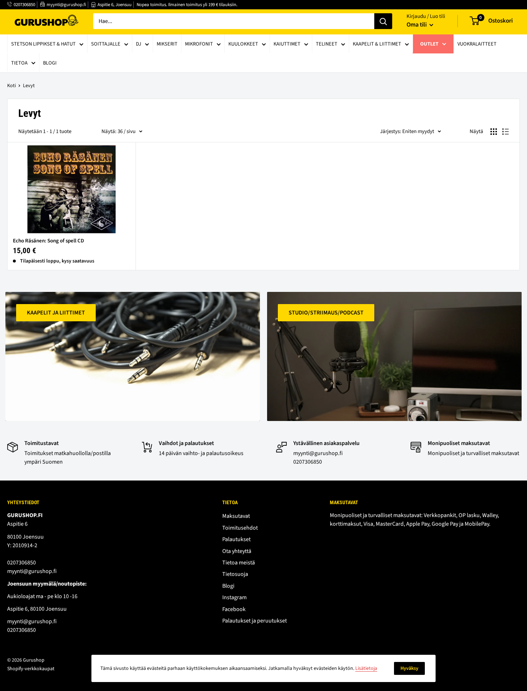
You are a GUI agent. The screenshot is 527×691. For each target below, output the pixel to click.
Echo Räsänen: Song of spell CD (48, 241)
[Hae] (383, 21)
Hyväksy (409, 668)
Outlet (429, 44)
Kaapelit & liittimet (377, 44)
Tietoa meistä (238, 563)
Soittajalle (105, 44)
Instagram (234, 597)
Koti (11, 85)
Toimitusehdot (240, 528)
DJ (138, 44)
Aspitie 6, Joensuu (115, 4)
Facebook (234, 609)
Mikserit (167, 44)
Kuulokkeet (243, 44)
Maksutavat (236, 516)
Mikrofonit (199, 44)
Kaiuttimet (287, 44)
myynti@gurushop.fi (66, 4)
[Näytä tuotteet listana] (505, 131)
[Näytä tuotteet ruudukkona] (493, 131)
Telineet (326, 44)
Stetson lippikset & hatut (43, 44)
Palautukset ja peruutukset (254, 621)
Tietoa (19, 63)
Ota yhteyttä (236, 551)
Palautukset (236, 539)
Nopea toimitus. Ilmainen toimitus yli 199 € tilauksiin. (187, 4)
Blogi (50, 63)
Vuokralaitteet (477, 44)
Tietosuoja (235, 574)
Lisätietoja (366, 668)
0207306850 (24, 4)
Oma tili (417, 24)
